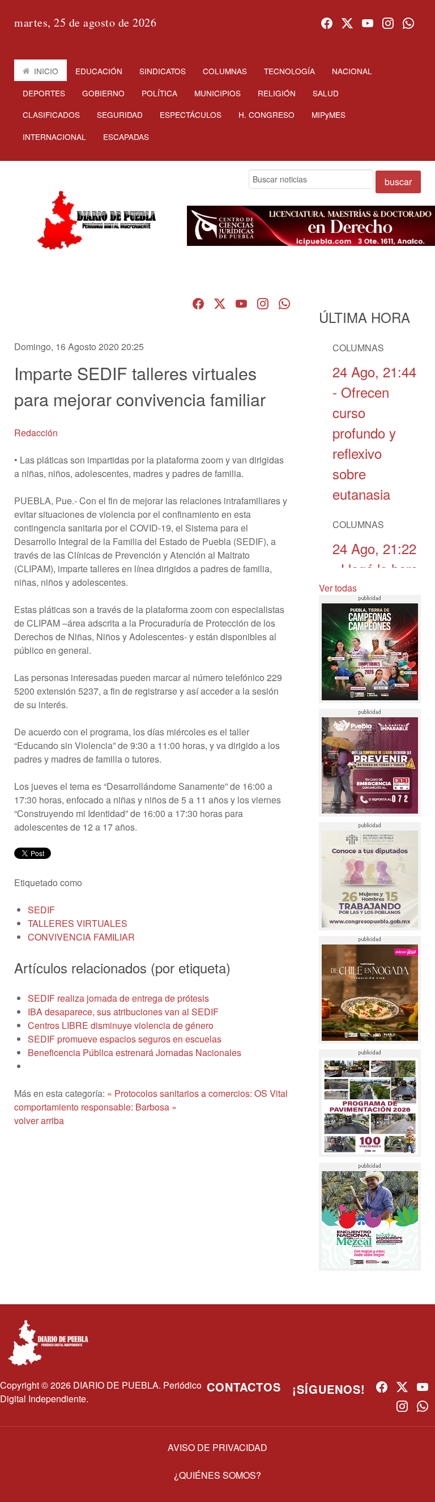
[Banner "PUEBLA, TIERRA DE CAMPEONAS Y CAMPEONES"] (370, 649)
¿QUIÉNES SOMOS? (217, 1475)
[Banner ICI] (311, 226)
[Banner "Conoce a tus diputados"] (370, 876)
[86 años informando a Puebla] (93, 229)
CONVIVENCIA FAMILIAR (81, 936)
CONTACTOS (244, 1386)
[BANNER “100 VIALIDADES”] (370, 1103)
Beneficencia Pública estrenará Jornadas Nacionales (134, 1052)
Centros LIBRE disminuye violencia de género (121, 1025)
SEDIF (41, 909)
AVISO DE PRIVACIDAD (217, 1447)
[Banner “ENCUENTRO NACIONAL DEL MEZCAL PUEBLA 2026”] (370, 1216)
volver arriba (39, 1120)
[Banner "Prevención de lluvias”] (370, 762)
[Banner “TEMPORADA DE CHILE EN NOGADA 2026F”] (370, 990)
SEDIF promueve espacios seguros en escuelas (124, 1038)
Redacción (36, 432)
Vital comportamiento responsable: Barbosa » (151, 1100)
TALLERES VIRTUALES (77, 923)
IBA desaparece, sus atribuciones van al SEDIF (123, 1011)
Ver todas (338, 587)
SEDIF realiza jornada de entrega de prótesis (118, 998)
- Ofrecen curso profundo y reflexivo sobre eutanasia (374, 432)
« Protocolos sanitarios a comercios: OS (187, 1093)
